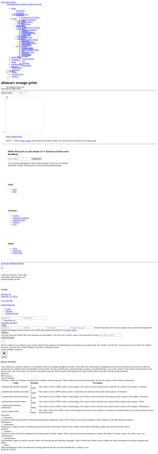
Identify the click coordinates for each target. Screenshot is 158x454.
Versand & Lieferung (21, 218)
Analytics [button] (4, 429)
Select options (25, 141)
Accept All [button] (18, 349)
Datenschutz (17, 253)
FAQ (15, 224)
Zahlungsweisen (19, 220)
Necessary (8, 376)
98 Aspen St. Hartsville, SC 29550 (9, 295)
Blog (15, 192)
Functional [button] (5, 415)
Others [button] (3, 443)
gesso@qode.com (8, 305)
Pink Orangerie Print (14, 137)
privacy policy (71, 330)
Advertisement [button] (6, 436)
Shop (15, 189)
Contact (16, 216)
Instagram (13, 263)
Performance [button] (6, 422)
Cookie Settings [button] (7, 349)
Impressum (17, 251)
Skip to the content (8, 2)
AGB (15, 248)
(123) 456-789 (6, 301)
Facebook (5, 263)
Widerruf (16, 222)
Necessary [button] (5, 373)
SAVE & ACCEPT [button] (8, 450)
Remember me (9, 320)
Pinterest (20, 263)
